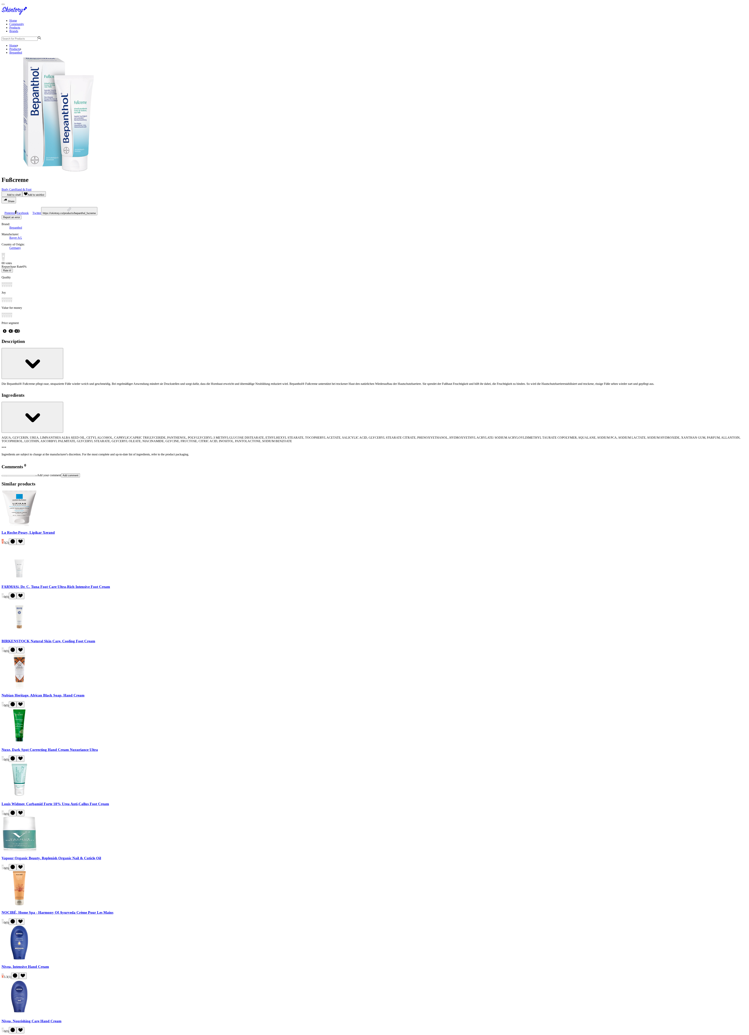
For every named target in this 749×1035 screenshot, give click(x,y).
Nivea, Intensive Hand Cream (25, 967)
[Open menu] (3, 4)
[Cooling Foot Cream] (19, 633)
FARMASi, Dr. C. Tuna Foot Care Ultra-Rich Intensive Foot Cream (56, 587)
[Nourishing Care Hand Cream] (19, 1013)
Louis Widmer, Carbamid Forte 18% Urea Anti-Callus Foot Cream (55, 804)
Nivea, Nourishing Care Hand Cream (31, 1021)
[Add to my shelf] (13, 541)
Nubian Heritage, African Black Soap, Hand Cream (43, 695)
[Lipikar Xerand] (19, 525)
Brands (13, 31)
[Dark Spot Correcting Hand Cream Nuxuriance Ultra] (19, 742)
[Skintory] (15, 14)
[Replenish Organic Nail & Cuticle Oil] (19, 850)
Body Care (8, 189)
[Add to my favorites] (20, 541)
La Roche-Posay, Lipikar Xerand (28, 532)
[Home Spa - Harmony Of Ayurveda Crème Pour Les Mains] (19, 905)
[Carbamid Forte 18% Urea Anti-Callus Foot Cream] (19, 796)
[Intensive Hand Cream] (19, 959)
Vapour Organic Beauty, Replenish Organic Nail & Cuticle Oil (51, 858)
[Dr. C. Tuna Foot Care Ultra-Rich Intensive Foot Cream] (19, 579)
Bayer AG (15, 237)
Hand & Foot (23, 189)
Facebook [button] (23, 213)
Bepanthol (15, 52)
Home (13, 20)
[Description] (32, 363)
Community (16, 24)
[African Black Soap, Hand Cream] (19, 687)
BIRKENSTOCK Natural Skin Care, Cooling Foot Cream (48, 641)
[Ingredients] (32, 417)
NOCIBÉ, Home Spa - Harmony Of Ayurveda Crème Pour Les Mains (57, 912)
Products (14, 27)
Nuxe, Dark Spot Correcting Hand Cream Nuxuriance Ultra (50, 750)
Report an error (11, 217)
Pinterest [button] (9, 213)
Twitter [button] (36, 213)
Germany (15, 248)
